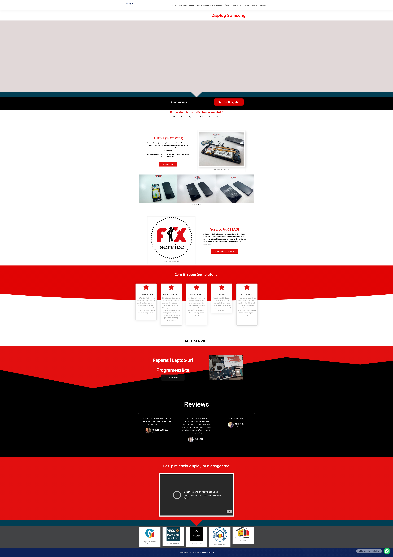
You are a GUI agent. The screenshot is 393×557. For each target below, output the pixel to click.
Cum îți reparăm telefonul (196, 274)
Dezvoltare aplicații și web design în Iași (213, 5)
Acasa (174, 5)
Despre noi (237, 5)
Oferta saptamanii (186, 5)
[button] (229, 102)
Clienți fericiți (251, 5)
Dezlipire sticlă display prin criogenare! (196, 466)
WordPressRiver (208, 553)
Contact (263, 5)
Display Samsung (228, 15)
